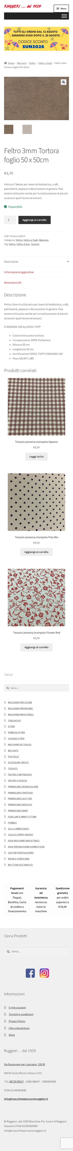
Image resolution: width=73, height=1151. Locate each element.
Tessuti (35, 244)
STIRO (11, 726)
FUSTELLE (13, 756)
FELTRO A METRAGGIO (20, 774)
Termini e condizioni (21, 1014)
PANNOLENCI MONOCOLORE (23, 786)
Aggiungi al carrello (35, 220)
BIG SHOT (13, 750)
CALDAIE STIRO (16, 738)
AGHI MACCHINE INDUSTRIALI (24, 840)
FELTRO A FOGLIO (17, 780)
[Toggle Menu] (64, 16)
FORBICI (12, 822)
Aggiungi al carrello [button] (36, 552)
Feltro (32, 63)
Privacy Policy (17, 1021)
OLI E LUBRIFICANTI (18, 828)
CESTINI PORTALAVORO (21, 852)
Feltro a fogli (45, 63)
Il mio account (17, 1007)
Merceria (21, 63)
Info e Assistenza (19, 1028)
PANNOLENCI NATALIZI (20, 804)
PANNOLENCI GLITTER (20, 798)
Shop (12, 1035)
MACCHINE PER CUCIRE (20, 702)
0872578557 (16, 1081)
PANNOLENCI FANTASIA (20, 792)
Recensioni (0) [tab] (12, 282)
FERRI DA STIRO (16, 732)
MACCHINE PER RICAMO (20, 708)
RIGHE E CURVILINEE (18, 858)
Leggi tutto (36, 456)
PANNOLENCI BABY (18, 810)
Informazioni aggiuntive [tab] (19, 272)
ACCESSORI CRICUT (18, 762)
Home (11, 63)
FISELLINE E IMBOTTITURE (22, 816)
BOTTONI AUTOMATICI (20, 864)
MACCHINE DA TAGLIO (19, 744)
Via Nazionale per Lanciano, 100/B (24, 1064)
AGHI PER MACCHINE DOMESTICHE (26, 846)
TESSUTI (13, 768)
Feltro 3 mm (23, 244)
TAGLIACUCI (14, 720)
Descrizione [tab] (11, 261)
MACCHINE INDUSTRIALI (21, 714)
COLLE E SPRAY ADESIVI (20, 834)
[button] (63, 82)
